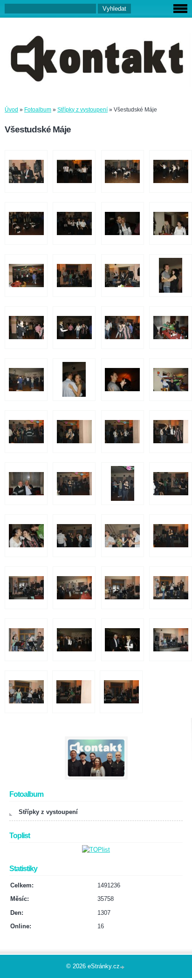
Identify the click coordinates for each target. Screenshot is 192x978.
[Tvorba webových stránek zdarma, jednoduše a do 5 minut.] (123, 967)
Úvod (11, 109)
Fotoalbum (37, 109)
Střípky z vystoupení (82, 109)
